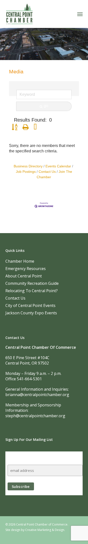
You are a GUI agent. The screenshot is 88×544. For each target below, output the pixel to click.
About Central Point (23, 276)
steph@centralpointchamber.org (35, 415)
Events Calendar (58, 166)
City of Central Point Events (30, 305)
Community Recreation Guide (32, 283)
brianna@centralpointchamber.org (37, 394)
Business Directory (28, 166)
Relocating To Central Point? (31, 290)
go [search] (46, 106)
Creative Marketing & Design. (45, 530)
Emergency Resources (25, 268)
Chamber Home (19, 261)
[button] (80, 14)
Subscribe (17, 456)
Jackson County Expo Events (31, 313)
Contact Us (47, 172)
